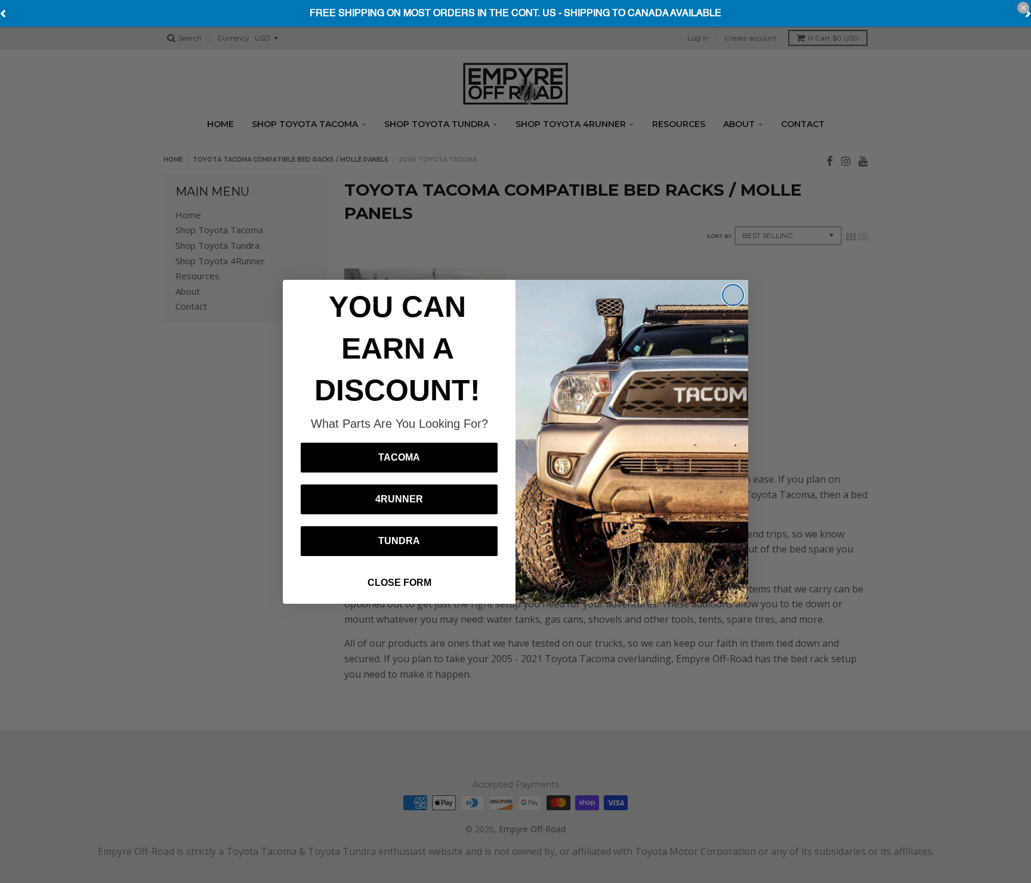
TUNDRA (399, 541)
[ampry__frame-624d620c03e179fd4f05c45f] (515, 13)
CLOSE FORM (399, 583)
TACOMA (399, 457)
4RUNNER (399, 499)
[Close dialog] (733, 295)
